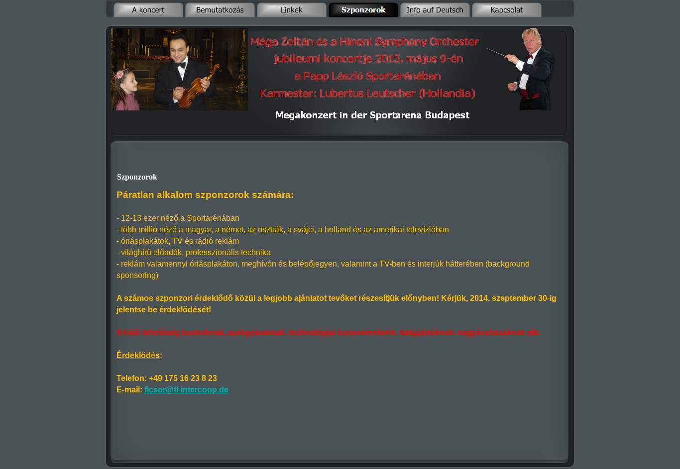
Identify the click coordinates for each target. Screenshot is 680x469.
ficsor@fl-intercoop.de (186, 389)
